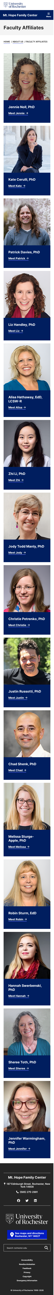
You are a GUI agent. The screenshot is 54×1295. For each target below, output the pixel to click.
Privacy (27, 1272)
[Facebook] (19, 1200)
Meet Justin (16, 698)
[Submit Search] (46, 1247)
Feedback (27, 1268)
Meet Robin (16, 919)
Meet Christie (17, 625)
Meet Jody (15, 552)
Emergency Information (27, 1280)
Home (7, 41)
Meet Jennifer (17, 1149)
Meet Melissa (17, 847)
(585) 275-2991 (29, 1192)
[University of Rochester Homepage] (15, 5)
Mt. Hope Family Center (20, 15)
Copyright (27, 1276)
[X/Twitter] (27, 1200)
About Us (18, 41)
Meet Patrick (17, 258)
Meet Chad (15, 770)
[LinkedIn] (35, 1200)
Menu (48, 16)
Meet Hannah (17, 996)
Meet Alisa (15, 407)
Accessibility (27, 1260)
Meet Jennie (16, 113)
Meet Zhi (14, 480)
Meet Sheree (17, 1068)
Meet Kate (15, 186)
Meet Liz (14, 331)
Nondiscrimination (27, 1264)
